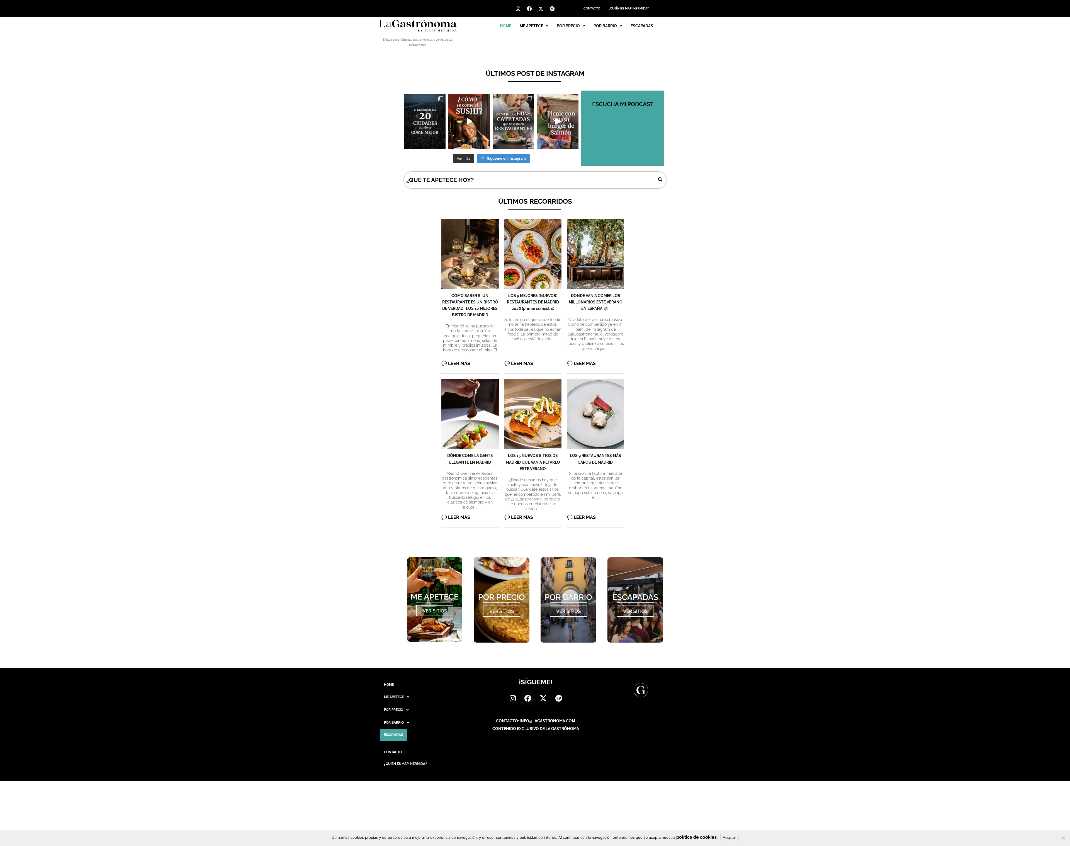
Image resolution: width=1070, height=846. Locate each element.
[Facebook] (529, 9)
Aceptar (729, 837)
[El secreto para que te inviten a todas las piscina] (557, 121)
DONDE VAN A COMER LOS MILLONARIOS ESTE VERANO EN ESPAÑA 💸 (595, 302)
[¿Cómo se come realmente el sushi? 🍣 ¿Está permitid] (469, 121)
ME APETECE (531, 26)
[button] (534, 26)
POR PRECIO (568, 26)
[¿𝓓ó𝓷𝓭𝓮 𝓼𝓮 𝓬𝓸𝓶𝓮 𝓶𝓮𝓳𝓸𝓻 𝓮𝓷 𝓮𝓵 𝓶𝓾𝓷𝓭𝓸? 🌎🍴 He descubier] (425, 121)
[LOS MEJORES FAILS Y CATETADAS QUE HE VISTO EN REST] (513, 121)
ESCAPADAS (642, 26)
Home (505, 26)
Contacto (591, 8)
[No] (1063, 838)
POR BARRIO (605, 26)
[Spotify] (552, 9)
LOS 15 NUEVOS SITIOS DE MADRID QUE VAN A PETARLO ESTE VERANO (533, 462)
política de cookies (696, 837)
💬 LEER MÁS (455, 363)
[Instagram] (518, 9)
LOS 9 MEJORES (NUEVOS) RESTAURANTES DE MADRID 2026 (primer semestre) (533, 302)
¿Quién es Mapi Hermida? (629, 8)
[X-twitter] (541, 9)
